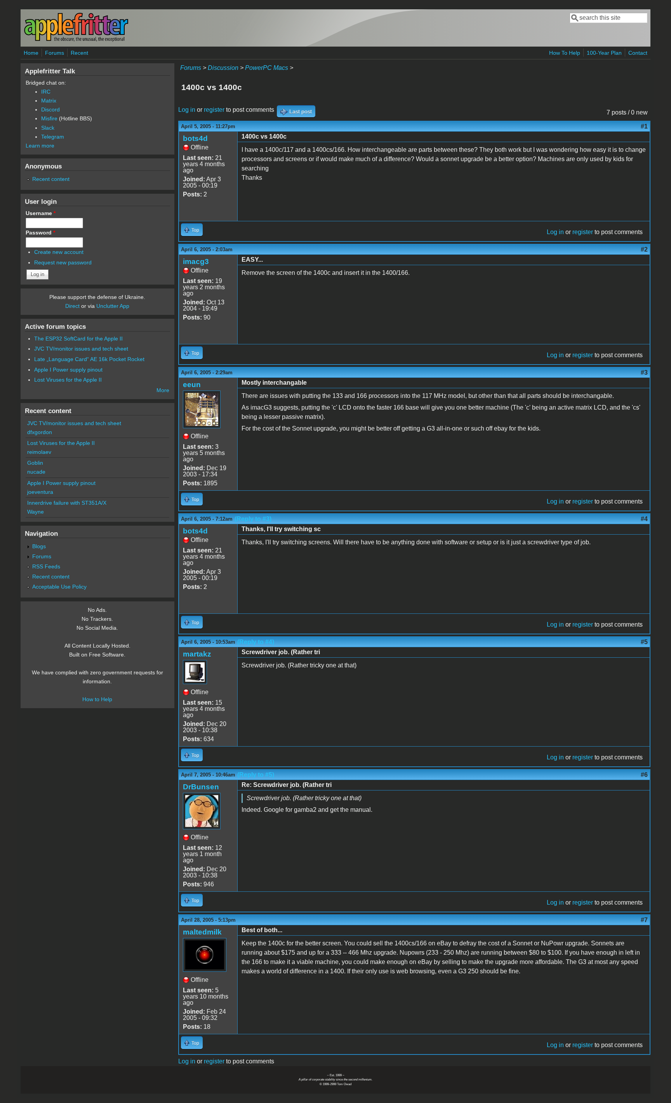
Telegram (52, 137)
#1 (644, 126)
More (162, 390)
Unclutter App (112, 306)
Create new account (58, 252)
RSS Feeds (46, 566)
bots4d (195, 138)
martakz (197, 654)
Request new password (63, 262)
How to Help (97, 699)
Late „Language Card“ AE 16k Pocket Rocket (89, 359)
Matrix (48, 100)
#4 (644, 519)
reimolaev (39, 452)
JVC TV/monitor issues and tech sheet (81, 349)
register (214, 109)
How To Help (564, 53)
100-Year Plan (604, 53)
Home (31, 53)
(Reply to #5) (255, 774)
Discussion (223, 67)
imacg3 (196, 261)
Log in (186, 109)
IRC (45, 92)
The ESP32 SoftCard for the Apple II (78, 338)
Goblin (35, 463)
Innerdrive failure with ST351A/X (66, 503)
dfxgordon (39, 432)
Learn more (40, 145)
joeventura (40, 492)
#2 (644, 249)
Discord (50, 109)
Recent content (51, 179)
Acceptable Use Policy (59, 587)
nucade (36, 472)
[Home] (76, 40)
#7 (644, 920)
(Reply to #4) (255, 642)
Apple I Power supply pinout (68, 370)
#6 (644, 774)
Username (41, 213)
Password (40, 232)
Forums (54, 53)
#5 (644, 642)
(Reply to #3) (253, 519)
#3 (644, 372)
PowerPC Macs (266, 67)
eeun (192, 384)
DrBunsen (201, 787)
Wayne (35, 512)
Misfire (49, 118)
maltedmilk (202, 932)
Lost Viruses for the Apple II (68, 380)
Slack (47, 128)
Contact (637, 53)
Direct (72, 306)
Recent (79, 53)
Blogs (39, 546)
